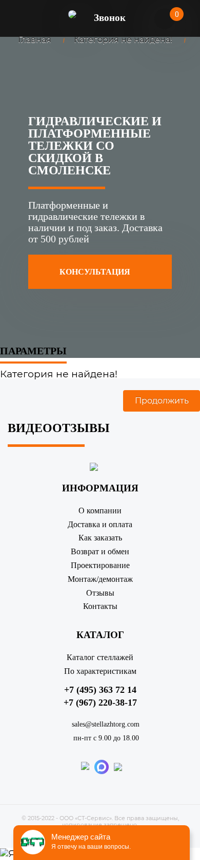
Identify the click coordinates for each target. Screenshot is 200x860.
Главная (34, 39)
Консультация (95, 271)
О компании (100, 510)
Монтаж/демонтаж (100, 579)
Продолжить (162, 400)
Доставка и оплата (100, 524)
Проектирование (100, 565)
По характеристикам (100, 671)
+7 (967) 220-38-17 (100, 702)
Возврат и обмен (100, 551)
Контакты (100, 606)
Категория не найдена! (123, 39)
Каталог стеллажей (100, 657)
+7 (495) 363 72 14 (100, 690)
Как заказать (100, 537)
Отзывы (100, 593)
